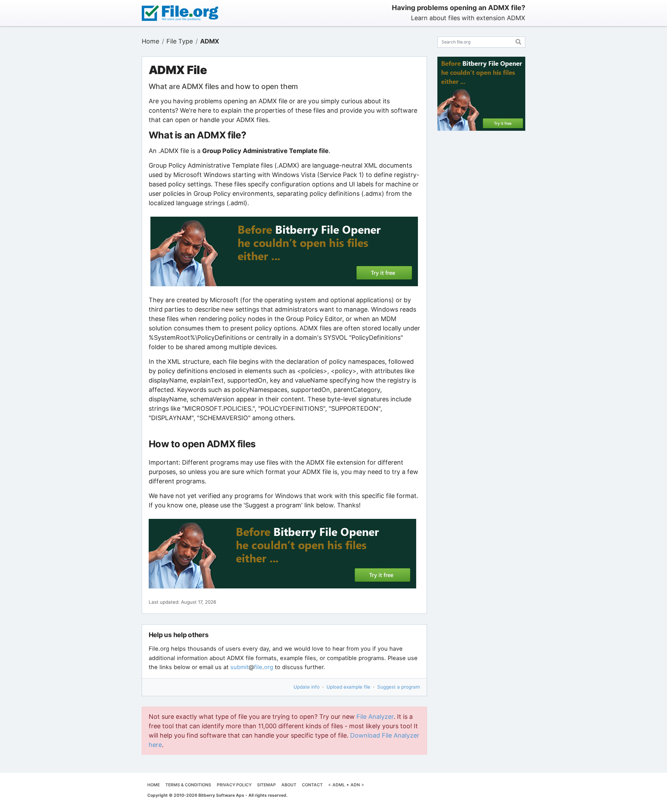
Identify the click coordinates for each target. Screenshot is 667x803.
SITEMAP (266, 784)
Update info (307, 687)
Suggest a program (398, 687)
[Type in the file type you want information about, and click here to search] (518, 40)
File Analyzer (375, 716)
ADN (355, 784)
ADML (338, 784)
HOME (153, 784)
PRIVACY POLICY (234, 784)
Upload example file (348, 687)
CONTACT (312, 784)
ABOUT (288, 784)
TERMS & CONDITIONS (188, 784)
